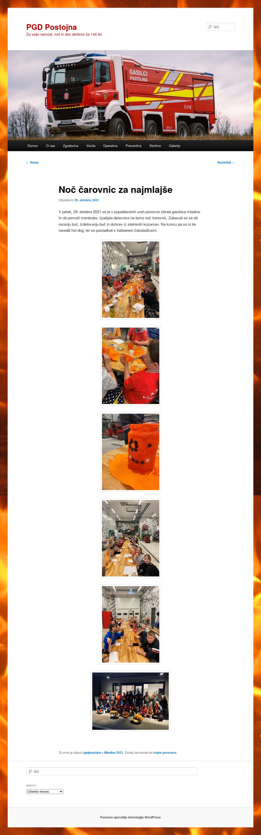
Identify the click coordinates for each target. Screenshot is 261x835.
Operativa (110, 145)
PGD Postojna (51, 26)
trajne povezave (165, 752)
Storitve (155, 145)
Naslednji (226, 162)
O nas (50, 145)
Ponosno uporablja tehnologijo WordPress (130, 817)
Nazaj (32, 162)
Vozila (90, 145)
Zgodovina (70, 145)
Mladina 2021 (113, 752)
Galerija (174, 145)
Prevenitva (133, 145)
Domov (33, 145)
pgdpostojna (92, 752)
